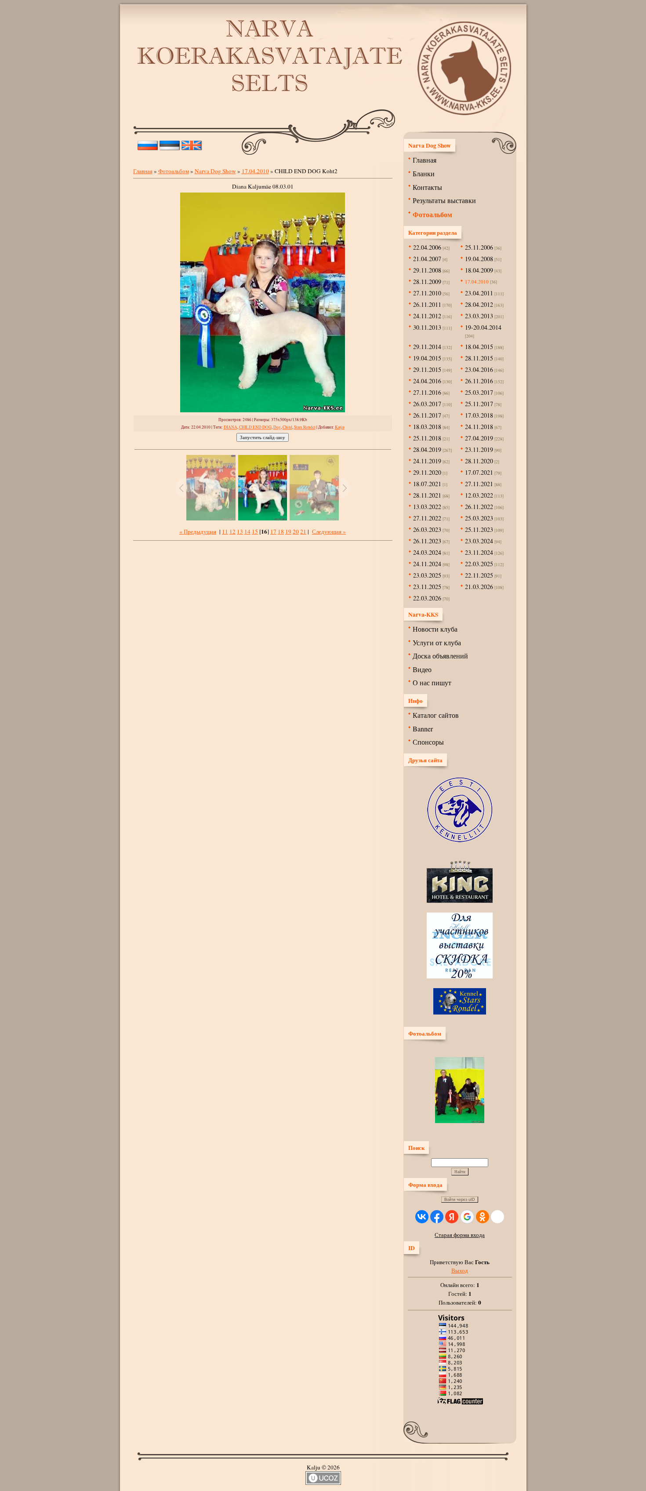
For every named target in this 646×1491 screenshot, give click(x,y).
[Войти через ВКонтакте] (421, 1216)
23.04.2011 (479, 293)
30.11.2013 (427, 327)
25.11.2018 (427, 438)
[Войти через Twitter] (497, 1216)
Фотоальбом (173, 171)
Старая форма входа (460, 1235)
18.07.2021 (427, 484)
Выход (459, 1270)
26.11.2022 (479, 506)
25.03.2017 (479, 392)
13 (240, 531)
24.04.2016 (427, 381)
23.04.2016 (479, 369)
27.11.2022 (427, 518)
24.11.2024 (427, 564)
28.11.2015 (479, 358)
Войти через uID (459, 1199)
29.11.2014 (427, 346)
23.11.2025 (427, 586)
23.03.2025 (427, 575)
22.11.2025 (479, 575)
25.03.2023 (479, 518)
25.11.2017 (479, 404)
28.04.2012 (479, 304)
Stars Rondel (305, 427)
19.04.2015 (427, 358)
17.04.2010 (255, 171)
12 (232, 531)
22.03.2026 (427, 598)
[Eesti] (170, 143)
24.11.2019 (427, 461)
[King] (460, 901)
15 (255, 531)
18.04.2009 (479, 270)
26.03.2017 (427, 404)
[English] (191, 143)
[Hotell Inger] (460, 976)
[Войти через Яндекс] (451, 1216)
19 (288, 531)
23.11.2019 (479, 449)
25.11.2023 (479, 529)
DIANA (230, 427)
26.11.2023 (427, 541)
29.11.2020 (427, 472)
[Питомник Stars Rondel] (459, 1012)
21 (303, 531)
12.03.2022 (479, 495)
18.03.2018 (427, 426)
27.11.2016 (427, 392)
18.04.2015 (479, 346)
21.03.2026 (479, 586)
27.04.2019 (479, 438)
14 (247, 531)
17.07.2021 (479, 472)
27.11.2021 (479, 484)
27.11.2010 (427, 293)
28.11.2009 (427, 281)
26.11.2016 (479, 381)
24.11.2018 (479, 426)
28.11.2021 (427, 495)
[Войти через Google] (467, 1217)
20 (296, 531)
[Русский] (148, 143)
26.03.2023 (427, 529)
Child (287, 427)
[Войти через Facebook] (436, 1216)
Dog (277, 427)
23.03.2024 (479, 541)
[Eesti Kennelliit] (459, 840)
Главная (142, 171)
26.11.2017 (427, 415)
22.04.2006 (427, 247)
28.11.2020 (479, 461)
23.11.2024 (479, 552)
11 (225, 531)
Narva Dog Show (215, 171)
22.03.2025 (479, 564)
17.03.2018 (479, 415)
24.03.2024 (427, 552)
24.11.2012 (427, 316)
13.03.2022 (427, 506)
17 (273, 531)
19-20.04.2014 (483, 327)
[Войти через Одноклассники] (482, 1216)
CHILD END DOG (255, 427)
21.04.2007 (427, 259)
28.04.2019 (427, 449)
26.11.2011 (427, 304)
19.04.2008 (479, 259)
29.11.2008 (427, 270)
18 (281, 531)
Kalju (340, 427)
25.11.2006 (479, 247)
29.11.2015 (427, 369)
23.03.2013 (479, 316)
